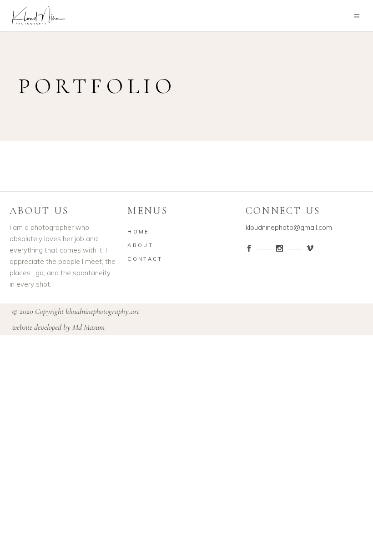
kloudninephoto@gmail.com (289, 227)
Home (138, 231)
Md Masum (88, 327)
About (140, 245)
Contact (144, 259)
